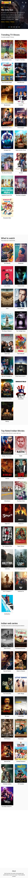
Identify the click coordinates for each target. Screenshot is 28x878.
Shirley (7, 421)
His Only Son (7, 10)
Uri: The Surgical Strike (20, 568)
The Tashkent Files (7, 546)
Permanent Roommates (20, 648)
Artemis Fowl (21, 286)
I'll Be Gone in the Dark (20, 376)
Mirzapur (7, 716)
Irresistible (21, 398)
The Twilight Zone (20, 331)
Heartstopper (20, 127)
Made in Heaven (21, 671)
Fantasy (12, 22)
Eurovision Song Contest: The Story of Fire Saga (7, 398)
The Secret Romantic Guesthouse (7, 172)
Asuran (7, 478)
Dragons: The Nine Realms (20, 60)
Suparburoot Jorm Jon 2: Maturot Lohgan (7, 127)
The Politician (20, 353)
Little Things (21, 693)
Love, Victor (7, 286)
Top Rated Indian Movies (12, 431)
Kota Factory (7, 648)
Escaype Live (7, 150)
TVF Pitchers (7, 738)
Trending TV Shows (10, 35)
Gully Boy (7, 568)
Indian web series (9, 623)
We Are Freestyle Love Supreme (7, 376)
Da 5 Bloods (7, 263)
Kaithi (20, 456)
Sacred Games (7, 671)
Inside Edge (21, 716)
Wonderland (7, 105)
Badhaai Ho (21, 591)
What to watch (8, 238)
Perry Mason (21, 308)
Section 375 (21, 478)
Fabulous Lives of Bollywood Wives (7, 195)
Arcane (21, 172)
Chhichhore (7, 501)
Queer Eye (7, 353)
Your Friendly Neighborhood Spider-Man (7, 82)
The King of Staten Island (7, 331)
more (16, 19)
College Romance (20, 761)
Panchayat (21, 738)
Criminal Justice (7, 784)
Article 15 (20, 523)
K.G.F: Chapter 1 (7, 591)
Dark (7, 308)
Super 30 (7, 523)
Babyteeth (20, 263)
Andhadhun (7, 614)
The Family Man (7, 693)
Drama (2, 22)
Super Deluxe (20, 546)
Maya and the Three (21, 150)
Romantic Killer (7, 218)
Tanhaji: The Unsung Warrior (7, 456)
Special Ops (7, 761)
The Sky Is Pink (21, 501)
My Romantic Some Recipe (7, 60)
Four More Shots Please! (7, 806)
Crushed (21, 105)
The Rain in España (21, 195)
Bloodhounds (20, 82)
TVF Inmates (21, 784)
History (7, 22)
